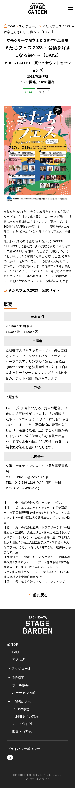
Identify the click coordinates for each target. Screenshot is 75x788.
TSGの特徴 (20, 709)
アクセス (18, 659)
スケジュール (28, 26)
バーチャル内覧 (23, 692)
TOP (11, 26)
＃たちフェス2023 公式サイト (34, 290)
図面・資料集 (22, 731)
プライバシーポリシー (23, 749)
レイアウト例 (22, 724)
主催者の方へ (21, 702)
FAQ (15, 652)
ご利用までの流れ (25, 716)
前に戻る (40, 595)
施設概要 (18, 678)
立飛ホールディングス (39, 779)
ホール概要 (20, 685)
